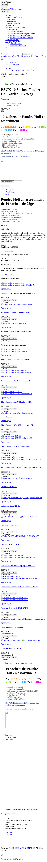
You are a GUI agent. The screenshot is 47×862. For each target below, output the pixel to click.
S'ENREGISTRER (12, 64)
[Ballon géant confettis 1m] (32, 498)
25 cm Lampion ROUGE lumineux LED (16, 446)
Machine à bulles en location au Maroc (16, 312)
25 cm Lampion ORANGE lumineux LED (17, 425)
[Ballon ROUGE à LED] (29, 536)
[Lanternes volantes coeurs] (32, 640)
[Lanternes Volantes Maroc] (11, 9)
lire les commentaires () (15, 103)
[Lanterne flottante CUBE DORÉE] (14, 600)
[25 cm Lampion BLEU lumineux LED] (16, 373)
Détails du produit (11, 192)
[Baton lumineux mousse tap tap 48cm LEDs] (18, 285)
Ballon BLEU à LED (9, 487)
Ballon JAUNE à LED (9, 525)
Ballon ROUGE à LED (10, 544)
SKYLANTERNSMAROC (25, 848)
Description (9, 190)
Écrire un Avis (11, 105)
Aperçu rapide (6, 289)
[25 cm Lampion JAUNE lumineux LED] (16, 394)
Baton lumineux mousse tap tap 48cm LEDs (18, 293)
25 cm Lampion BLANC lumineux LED (16, 360)
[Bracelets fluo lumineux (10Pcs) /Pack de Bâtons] (19, 578)
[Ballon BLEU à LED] (27, 478)
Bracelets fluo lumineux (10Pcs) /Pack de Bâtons (19, 587)
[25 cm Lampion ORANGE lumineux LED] (25, 413)
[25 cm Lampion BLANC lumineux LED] (16, 351)
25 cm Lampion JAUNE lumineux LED (16, 402)
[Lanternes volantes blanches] (34, 619)
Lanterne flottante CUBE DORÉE (14, 608)
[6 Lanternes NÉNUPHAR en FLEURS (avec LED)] (20, 459)
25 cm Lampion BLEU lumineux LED (16, 381)
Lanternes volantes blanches (12, 627)
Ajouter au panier (7, 182)
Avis (7, 194)
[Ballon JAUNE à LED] (29, 517)
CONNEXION (11, 62)
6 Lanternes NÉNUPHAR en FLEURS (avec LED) (21, 468)
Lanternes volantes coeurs (11, 648)
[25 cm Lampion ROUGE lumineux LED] (16, 438)
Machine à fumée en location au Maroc (16, 332)
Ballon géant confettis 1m (10, 506)
